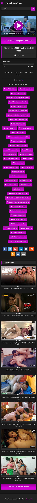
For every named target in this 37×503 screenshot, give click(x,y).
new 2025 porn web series (19, 241)
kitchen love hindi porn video (18, 193)
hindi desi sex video (19, 123)
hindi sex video (18, 163)
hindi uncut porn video (19, 176)
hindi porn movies (26, 154)
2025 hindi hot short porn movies (19, 97)
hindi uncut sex (11, 180)
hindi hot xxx (28, 150)
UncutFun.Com (12, 3)
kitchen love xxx (27, 228)
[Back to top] (31, 497)
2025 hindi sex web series (19, 110)
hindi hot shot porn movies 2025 (19, 137)
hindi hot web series (19, 141)
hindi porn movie (11, 154)
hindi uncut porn (19, 171)
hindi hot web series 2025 (19, 145)
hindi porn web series (12, 158)
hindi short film (27, 167)
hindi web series (11, 184)
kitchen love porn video (19, 211)
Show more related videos (18, 487)
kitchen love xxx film (19, 232)
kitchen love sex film (19, 215)
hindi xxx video (26, 184)
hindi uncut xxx (26, 180)
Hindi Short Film (11, 89)
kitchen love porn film (19, 206)
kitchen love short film (18, 224)
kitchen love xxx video (18, 237)
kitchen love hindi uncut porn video (19, 197)
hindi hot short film (18, 132)
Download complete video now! (19, 41)
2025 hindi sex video (19, 106)
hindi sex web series (12, 167)
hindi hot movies (10, 128)
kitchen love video (11, 228)
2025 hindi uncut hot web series (18, 115)
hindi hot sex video (26, 128)
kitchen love (18, 189)
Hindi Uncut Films (27, 89)
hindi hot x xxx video (12, 150)
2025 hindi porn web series (19, 102)
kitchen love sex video (19, 219)
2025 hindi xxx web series (19, 119)
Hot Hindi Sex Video (19, 93)
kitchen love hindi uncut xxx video (19, 202)
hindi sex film (28, 158)
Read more (17, 80)
